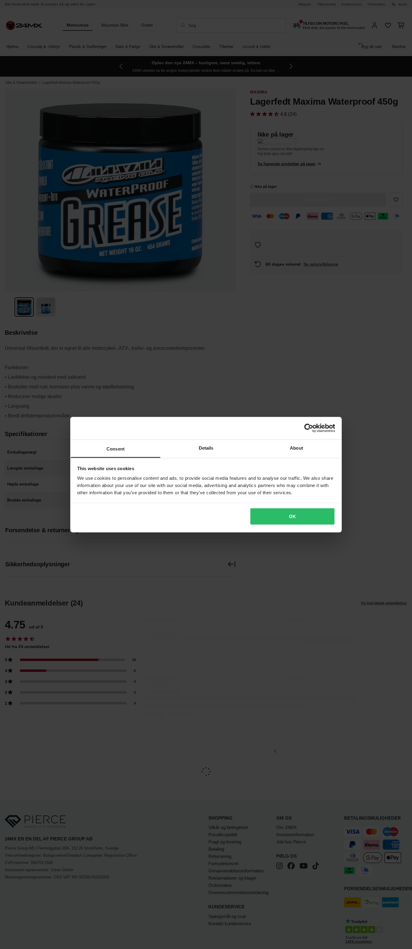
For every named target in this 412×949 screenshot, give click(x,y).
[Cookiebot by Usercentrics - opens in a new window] (308, 428)
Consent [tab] (115, 448)
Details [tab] (206, 447)
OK (292, 516)
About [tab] (296, 447)
